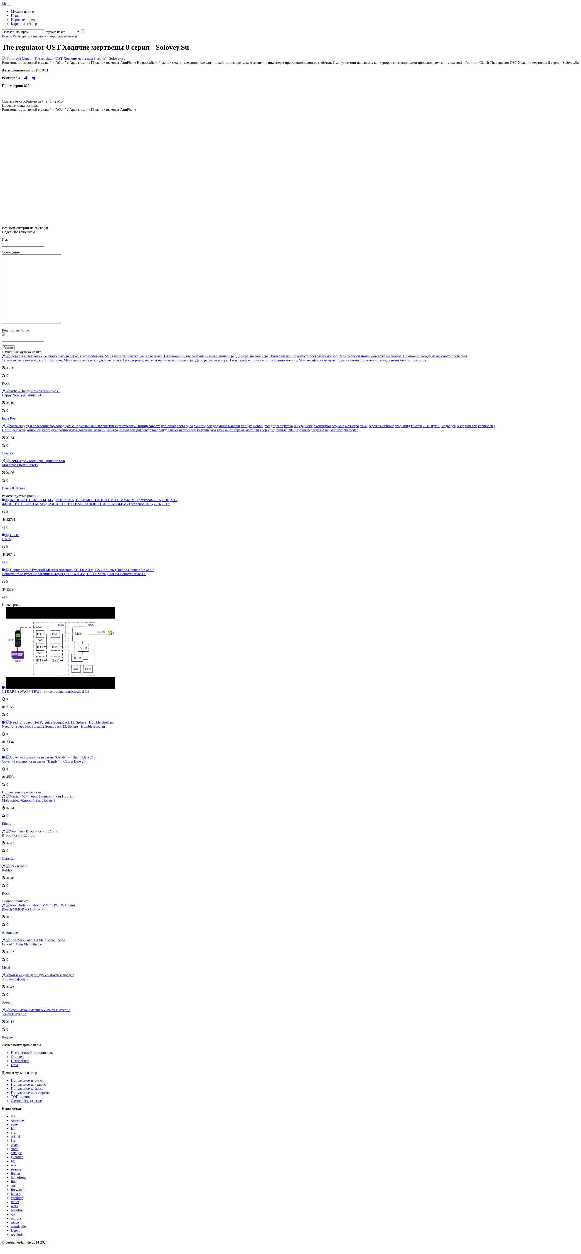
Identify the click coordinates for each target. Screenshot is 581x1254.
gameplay (18, 1120)
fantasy (16, 1194)
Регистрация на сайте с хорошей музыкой (45, 36)
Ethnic (6, 823)
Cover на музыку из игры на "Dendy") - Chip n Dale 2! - (44, 761)
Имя (5, 240)
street (14, 1149)
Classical (8, 858)
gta (13, 1214)
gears (14, 1145)
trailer (15, 1202)
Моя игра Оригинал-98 (20, 465)
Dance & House (13, 488)
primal (15, 1137)
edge (14, 1124)
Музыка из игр (22, 11)
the (13, 1116)
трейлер (17, 1198)
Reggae (7, 1037)
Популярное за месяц (27, 1088)
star (13, 1186)
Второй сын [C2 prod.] (19, 835)
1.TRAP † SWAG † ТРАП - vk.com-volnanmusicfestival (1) (45, 691)
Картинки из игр (24, 24)
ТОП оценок (21, 1097)
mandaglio (18, 1226)
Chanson (8, 453)
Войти (7, 36)
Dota (14, 1065)
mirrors (16, 1218)
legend (15, 1230)
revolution (18, 1235)
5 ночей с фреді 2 (15, 979)
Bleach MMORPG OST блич (23, 909)
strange (16, 1169)
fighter (15, 1173)
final (14, 1181)
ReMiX (7, 870)
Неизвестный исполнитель (32, 1053)
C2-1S (6, 539)
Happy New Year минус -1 (21, 395)
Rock (6, 383)
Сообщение (11, 252)
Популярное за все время (30, 1092)
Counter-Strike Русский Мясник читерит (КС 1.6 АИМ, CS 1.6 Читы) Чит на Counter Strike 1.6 (74, 574)
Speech (7, 1002)
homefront (18, 1177)
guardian (17, 1157)
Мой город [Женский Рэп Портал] (28, 800)
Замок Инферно (14, 1014)
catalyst (16, 1153)
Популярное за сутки (27, 1080)
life (13, 1161)
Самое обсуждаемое (26, 1101)
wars (14, 1206)
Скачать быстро (32, 101)
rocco (15, 1222)
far (13, 1128)
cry (13, 1132)
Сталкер (17, 1057)
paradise (17, 1210)
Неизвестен (20, 1061)
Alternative (10, 932)
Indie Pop (9, 418)
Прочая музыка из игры (20, 105)
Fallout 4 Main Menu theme (22, 944)
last (13, 1141)
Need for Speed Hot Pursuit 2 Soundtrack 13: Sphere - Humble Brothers (54, 726)
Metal (6, 967)
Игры (15, 15)
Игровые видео (23, 20)
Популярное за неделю (28, 1084)
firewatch (17, 1190)
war (13, 1165)
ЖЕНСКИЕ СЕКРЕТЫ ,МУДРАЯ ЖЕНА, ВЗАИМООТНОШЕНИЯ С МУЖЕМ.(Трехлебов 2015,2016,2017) (86, 504)
